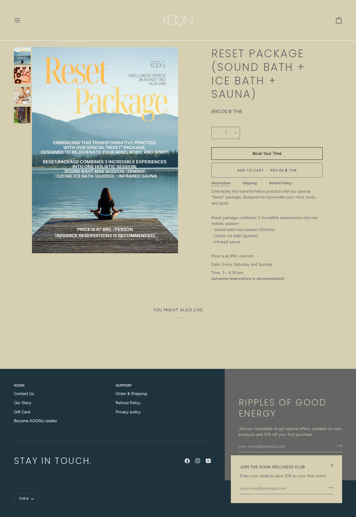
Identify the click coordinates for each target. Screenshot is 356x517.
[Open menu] (22, 20)
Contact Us (24, 393)
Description (220, 183)
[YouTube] (208, 460)
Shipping (250, 183)
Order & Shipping (131, 393)
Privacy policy (128, 411)
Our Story (22, 402)
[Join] (328, 487)
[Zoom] (105, 150)
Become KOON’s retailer (35, 420)
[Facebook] (187, 460)
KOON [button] (19, 385)
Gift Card (22, 411)
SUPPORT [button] (124, 385)
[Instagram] (197, 460)
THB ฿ (24, 498)
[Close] (334, 463)
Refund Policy (280, 183)
